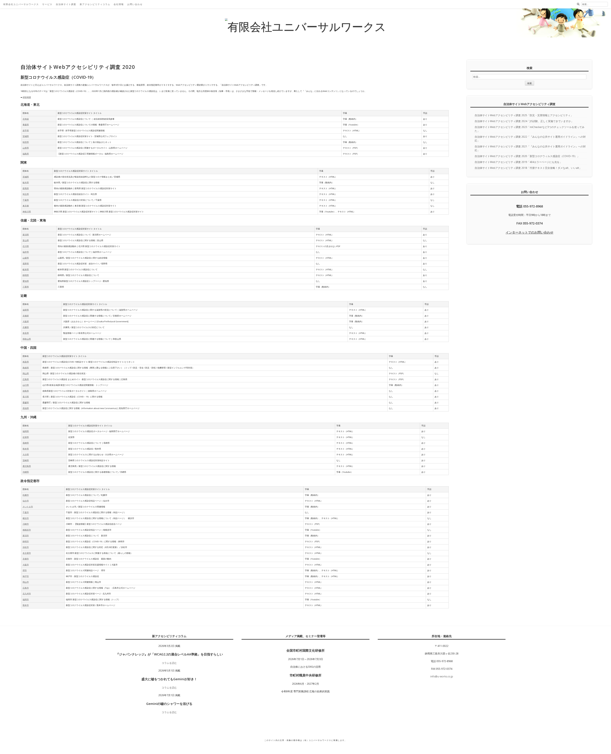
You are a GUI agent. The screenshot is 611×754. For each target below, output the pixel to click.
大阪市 (26, 564)
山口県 (26, 385)
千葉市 (26, 512)
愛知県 (26, 281)
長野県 (26, 263)
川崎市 (26, 524)
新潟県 (26, 234)
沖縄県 (26, 472)
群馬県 (26, 188)
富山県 (26, 240)
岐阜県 (26, 269)
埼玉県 (26, 194)
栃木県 (26, 182)
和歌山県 (27, 338)
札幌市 (26, 495)
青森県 (26, 124)
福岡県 (26, 431)
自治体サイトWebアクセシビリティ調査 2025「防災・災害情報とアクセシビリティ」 (524, 115)
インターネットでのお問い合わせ (529, 232)
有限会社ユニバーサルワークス (21, 4)
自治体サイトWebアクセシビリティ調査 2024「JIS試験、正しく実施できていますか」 (524, 121)
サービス (47, 4)
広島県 (26, 379)
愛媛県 (26, 402)
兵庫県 (26, 327)
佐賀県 (26, 437)
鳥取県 (26, 361)
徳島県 (26, 390)
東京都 (26, 205)
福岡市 (26, 599)
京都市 (26, 558)
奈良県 (26, 333)
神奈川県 (27, 211)
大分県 (26, 454)
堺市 (25, 570)
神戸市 (26, 576)
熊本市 (26, 605)
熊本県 (26, 448)
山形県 (26, 147)
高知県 (26, 408)
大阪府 (26, 321)
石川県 (26, 246)
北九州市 (27, 593)
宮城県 (26, 136)
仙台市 (26, 500)
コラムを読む (169, 663)
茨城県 (26, 176)
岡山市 (26, 582)
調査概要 (27, 97)
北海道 (26, 118)
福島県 (26, 153)
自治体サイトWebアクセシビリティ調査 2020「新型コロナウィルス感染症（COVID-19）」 (527, 156)
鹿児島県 (27, 466)
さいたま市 (28, 506)
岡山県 (26, 373)
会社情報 (119, 4)
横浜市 (26, 518)
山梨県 (26, 257)
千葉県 (26, 200)
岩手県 (26, 130)
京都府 (26, 315)
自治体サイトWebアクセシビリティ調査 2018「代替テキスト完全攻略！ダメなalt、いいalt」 (528, 168)
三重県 (26, 286)
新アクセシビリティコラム (95, 4)
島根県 (26, 367)
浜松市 (26, 547)
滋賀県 (26, 309)
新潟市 (26, 535)
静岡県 (26, 275)
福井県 (26, 252)
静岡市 (26, 541)
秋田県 (26, 142)
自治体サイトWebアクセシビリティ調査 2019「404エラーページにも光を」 (518, 162)
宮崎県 (26, 460)
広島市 (26, 587)
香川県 (26, 396)
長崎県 (26, 442)
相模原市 (27, 529)
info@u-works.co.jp (441, 676)
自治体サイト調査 (66, 4)
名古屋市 (27, 553)
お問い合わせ (135, 4)
